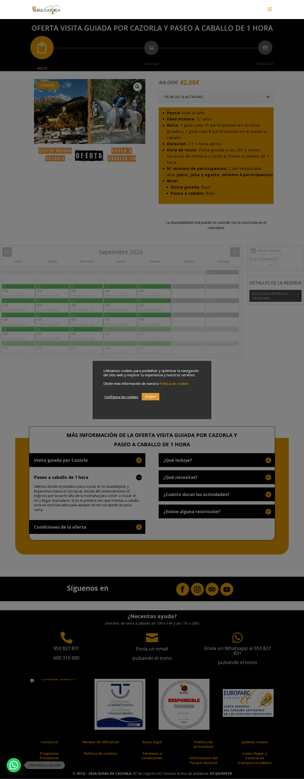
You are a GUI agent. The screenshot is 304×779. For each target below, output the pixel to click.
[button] (14, 765)
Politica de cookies (174, 383)
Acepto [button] (150, 396)
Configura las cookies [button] (121, 397)
